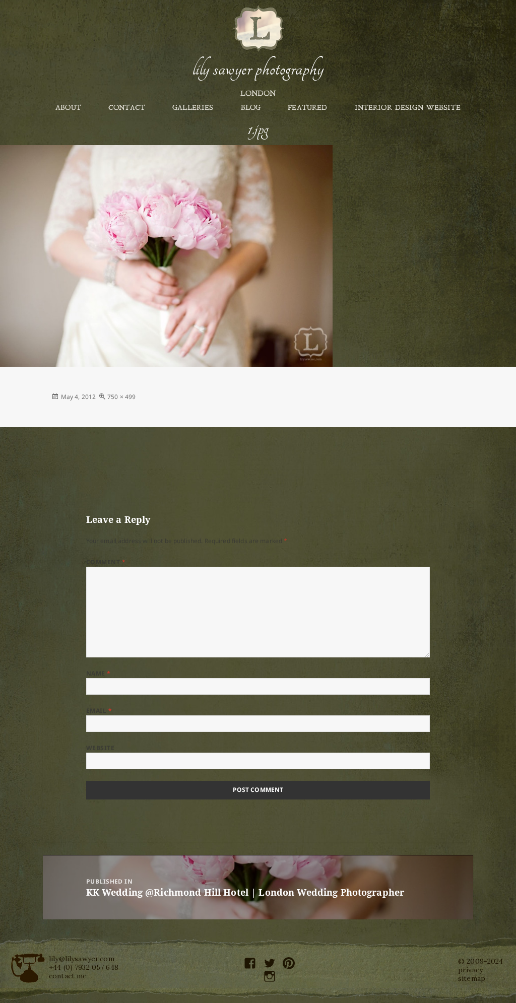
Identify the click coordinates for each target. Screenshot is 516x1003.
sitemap (471, 978)
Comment (105, 562)
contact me (68, 975)
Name (98, 673)
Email (99, 710)
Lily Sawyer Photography (258, 69)
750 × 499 (121, 396)
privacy (470, 969)
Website (100, 748)
